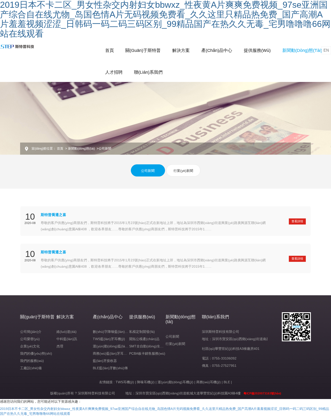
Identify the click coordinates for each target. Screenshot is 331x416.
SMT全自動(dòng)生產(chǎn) (151, 346)
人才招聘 (114, 72)
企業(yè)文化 (30, 346)
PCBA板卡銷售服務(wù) (147, 353)
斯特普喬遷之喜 (53, 215)
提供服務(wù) (257, 50)
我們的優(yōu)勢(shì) (36, 353)
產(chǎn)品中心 (216, 50)
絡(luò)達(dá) (66, 332)
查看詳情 (297, 221)
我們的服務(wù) (32, 361)
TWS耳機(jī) (125, 382)
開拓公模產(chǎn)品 (144, 339)
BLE (227, 382)
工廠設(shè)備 (31, 368)
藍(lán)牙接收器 (105, 361)
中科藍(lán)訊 (66, 339)
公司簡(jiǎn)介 (30, 332)
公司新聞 (148, 171)
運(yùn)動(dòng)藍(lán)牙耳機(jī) (117, 346)
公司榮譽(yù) (30, 339)
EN (326, 50)
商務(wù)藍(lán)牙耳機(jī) (112, 353)
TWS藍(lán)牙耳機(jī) (109, 339)
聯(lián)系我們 (148, 72)
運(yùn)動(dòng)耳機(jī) (175, 382)
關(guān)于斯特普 (143, 50)
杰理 (59, 346)
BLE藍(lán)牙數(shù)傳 (110, 368)
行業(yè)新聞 (183, 171)
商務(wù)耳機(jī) (208, 382)
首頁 (109, 50)
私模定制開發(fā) (142, 332)
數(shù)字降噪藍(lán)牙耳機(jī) (116, 332)
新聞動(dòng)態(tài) (302, 50)
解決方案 (181, 50)
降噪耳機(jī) (146, 382)
